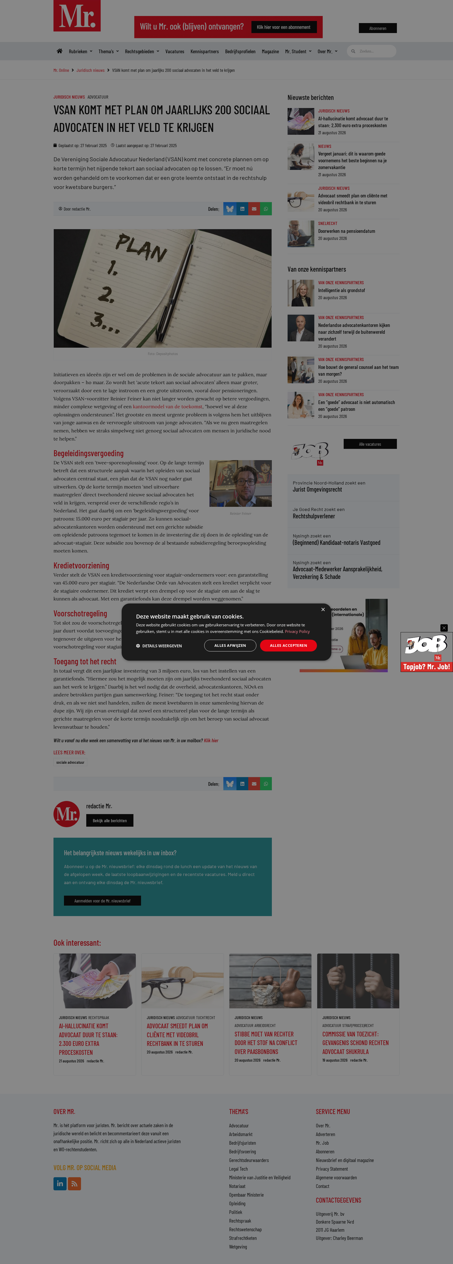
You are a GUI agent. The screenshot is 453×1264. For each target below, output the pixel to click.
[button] (159, 645)
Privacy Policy (297, 631)
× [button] (323, 609)
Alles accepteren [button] (288, 645)
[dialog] (226, 632)
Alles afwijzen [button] (230, 645)
